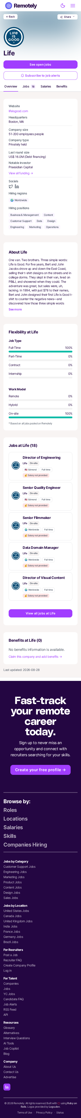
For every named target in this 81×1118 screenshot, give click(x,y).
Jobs (28, 86)
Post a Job (10, 955)
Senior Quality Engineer (42, 487)
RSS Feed (9, 1009)
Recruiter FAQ (12, 960)
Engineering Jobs (15, 872)
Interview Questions (16, 1038)
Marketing (35, 227)
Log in (7, 970)
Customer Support (21, 221)
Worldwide (18, 200)
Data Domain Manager (41, 547)
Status (60, 1112)
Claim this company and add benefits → (35, 656)
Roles (10, 810)
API (5, 1014)
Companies (10, 983)
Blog (6, 1053)
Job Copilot (11, 1048)
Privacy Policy (44, 1112)
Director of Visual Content (44, 577)
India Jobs (10, 926)
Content (48, 214)
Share (67, 16)
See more (15, 309)
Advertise (9, 1077)
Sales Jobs (10, 898)
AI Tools (8, 1043)
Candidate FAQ (13, 999)
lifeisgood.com (18, 111)
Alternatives (11, 1033)
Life (25, 463)
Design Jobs (11, 892)
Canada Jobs (12, 916)
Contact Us (10, 1072)
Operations (52, 227)
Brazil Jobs (10, 942)
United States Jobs (16, 911)
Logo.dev (54, 1106)
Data (39, 221)
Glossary (9, 1027)
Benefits (61, 86)
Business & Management (24, 214)
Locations (15, 819)
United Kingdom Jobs (17, 921)
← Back (10, 16)
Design (51, 221)
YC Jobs (9, 994)
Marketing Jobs (13, 877)
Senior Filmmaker (37, 517)
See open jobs (40, 64)
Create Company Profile (19, 965)
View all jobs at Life (40, 613)
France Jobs (11, 931)
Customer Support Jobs (19, 866)
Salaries (46, 86)
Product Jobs (12, 882)
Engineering (17, 227)
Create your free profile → (40, 769)
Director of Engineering (41, 457)
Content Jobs (12, 887)
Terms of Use (24, 1112)
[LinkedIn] (6, 1087)
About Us (9, 1066)
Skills (9, 836)
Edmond (31, 469)
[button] (40, 466)
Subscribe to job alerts (42, 75)
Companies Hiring (25, 845)
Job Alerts (10, 1004)
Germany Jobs (13, 937)
